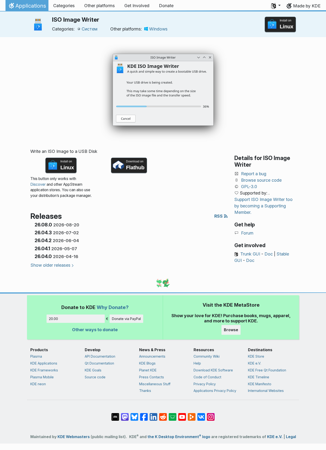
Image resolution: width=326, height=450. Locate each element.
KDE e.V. (254, 363)
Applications (27, 6)
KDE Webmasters (74, 437)
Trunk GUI (250, 253)
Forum (247, 232)
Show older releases (50, 265)
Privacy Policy (205, 384)
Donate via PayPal (126, 319)
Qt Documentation (99, 363)
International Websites (266, 391)
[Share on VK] (201, 414)
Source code (95, 377)
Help (197, 363)
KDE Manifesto (259, 384)
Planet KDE (148, 370)
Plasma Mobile (42, 377)
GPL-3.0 (249, 186)
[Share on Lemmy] (172, 414)
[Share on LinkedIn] (153, 414)
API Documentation (100, 356)
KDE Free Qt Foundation (267, 370)
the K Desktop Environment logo (178, 437)
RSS (219, 216)
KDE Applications (43, 363)
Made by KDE (307, 5)
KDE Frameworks (44, 370)
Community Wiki (207, 356)
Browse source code (261, 180)
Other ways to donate (95, 329)
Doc (268, 253)
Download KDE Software (213, 370)
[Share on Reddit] (163, 414)
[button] (275, 5)
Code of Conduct (207, 377)
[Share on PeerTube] (191, 414)
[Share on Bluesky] (134, 414)
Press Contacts (151, 377)
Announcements (152, 356)
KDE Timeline (258, 377)
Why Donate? (113, 307)
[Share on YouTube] (182, 414)
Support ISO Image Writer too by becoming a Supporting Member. (263, 206)
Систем (89, 28)
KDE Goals (93, 370)
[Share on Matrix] (115, 414)
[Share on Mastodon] (125, 414)
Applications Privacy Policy (215, 391)
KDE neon (38, 384)
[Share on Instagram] (211, 414)
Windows (158, 28)
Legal (291, 437)
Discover (38, 184)
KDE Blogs (147, 363)
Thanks (145, 391)
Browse (231, 329)
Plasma (36, 356)
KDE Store (256, 356)
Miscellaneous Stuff (154, 384)
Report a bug (253, 173)
